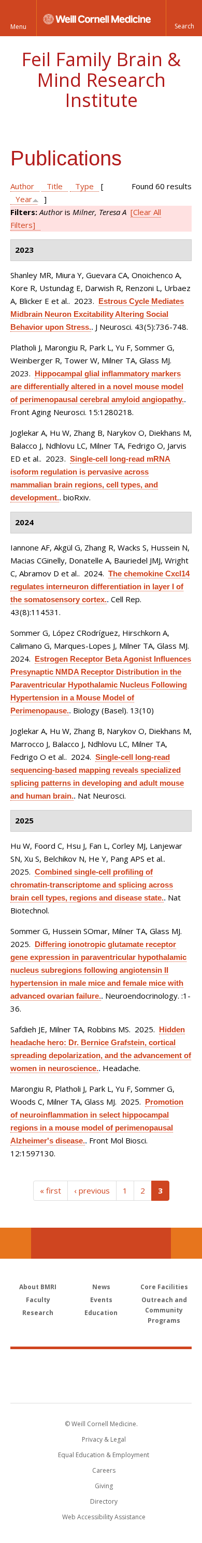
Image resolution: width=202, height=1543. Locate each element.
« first (50, 1190)
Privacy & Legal (104, 1439)
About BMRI (37, 1286)
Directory (104, 1501)
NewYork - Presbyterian (101, 1386)
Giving (104, 1485)
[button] (184, 18)
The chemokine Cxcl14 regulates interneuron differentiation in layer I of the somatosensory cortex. (100, 586)
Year (24, 199)
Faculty (38, 1299)
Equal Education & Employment (103, 1454)
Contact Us (186, 1243)
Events (101, 1299)
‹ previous (92, 1190)
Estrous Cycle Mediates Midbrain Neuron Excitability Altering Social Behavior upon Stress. (97, 314)
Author (22, 186)
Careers (104, 1470)
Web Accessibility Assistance (104, 1517)
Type (84, 186)
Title (55, 186)
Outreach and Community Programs (164, 1310)
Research (37, 1312)
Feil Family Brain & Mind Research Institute (101, 80)
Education (101, 1312)
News (101, 1286)
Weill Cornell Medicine (101, 1364)
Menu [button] (18, 26)
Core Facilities (164, 1286)
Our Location (15, 1243)
